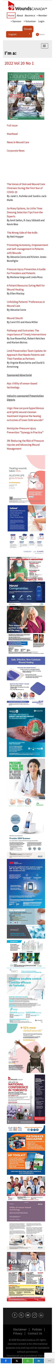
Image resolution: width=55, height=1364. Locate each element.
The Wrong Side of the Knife (22, 232)
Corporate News (16, 150)
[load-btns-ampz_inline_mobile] (50, 1360)
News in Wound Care (18, 142)
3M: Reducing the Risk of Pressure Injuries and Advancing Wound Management (25, 444)
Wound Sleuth (15, 318)
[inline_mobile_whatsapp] (28, 1360)
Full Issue (12, 125)
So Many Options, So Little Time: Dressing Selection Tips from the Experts (25, 212)
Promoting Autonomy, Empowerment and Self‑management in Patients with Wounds (27, 249)
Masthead (12, 134)
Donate (28, 29)
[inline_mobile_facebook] (6, 1360)
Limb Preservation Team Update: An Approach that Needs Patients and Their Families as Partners (26, 354)
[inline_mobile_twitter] (17, 1360)
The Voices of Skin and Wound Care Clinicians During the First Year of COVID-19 (26, 188)
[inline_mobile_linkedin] (39, 1360)
